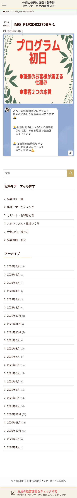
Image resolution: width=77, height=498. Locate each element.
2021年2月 (16, 397)
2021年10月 (16, 332)
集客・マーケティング (20, 207)
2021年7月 (15, 356)
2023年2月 (15, 307)
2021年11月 (15, 323)
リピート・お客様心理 (20, 215)
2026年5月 (15, 282)
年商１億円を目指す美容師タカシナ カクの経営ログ (38, 4)
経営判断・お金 (16, 239)
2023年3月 (15, 299)
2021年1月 (16, 406)
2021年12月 (16, 315)
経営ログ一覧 (15, 198)
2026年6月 (15, 274)
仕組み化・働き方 (18, 231)
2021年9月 (15, 340)
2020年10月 (16, 430)
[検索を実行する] (70, 173)
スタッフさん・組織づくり (23, 223)
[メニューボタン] (4, 4)
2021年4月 (15, 381)
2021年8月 (16, 348)
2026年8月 (16, 266)
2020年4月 (15, 447)
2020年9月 (15, 438)
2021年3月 (16, 389)
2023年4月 (15, 291)
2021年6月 (16, 365)
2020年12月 (16, 414)
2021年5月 (16, 373)
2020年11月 (16, 422)
